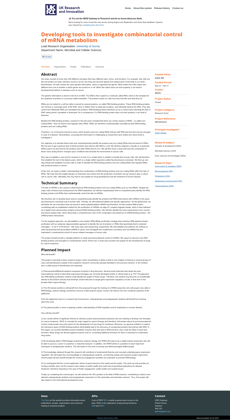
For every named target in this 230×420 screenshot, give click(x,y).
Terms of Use (108, 418)
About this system (142, 8)
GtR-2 (101, 406)
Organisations (60, 67)
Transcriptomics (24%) (164, 186)
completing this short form (93, 25)
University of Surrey (88, 46)
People (73, 67)
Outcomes (99, 67)
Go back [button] (47, 57)
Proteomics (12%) (162, 176)
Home (128, 8)
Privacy (99, 418)
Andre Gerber (161, 133)
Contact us (177, 8)
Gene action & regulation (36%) (168, 166)
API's (106, 400)
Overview (45, 67)
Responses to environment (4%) (168, 181)
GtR (93, 406)
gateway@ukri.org (162, 411)
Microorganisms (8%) (164, 171)
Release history (162, 8)
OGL (116, 418)
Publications (86, 67)
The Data (45, 400)
